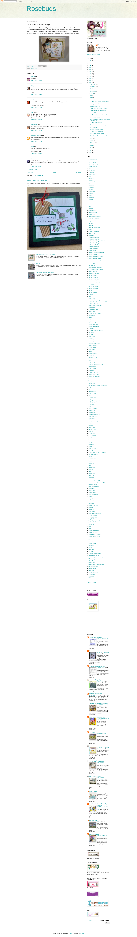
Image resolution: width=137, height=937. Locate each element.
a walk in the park (93, 161)
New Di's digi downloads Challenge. (45, 272)
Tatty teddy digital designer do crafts (98, 521)
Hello (98, 821)
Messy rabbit (92, 410)
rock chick (91, 469)
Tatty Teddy (91, 519)
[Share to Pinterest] (46, 66)
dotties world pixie (93, 309)
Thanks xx (91, 524)
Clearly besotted (93, 224)
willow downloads (93, 561)
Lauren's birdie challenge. (96, 131)
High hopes (91, 361)
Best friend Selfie (93, 182)
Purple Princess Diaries (95, 651)
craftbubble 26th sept (94, 237)
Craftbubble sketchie (94, 244)
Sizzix (90, 496)
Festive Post (92, 336)
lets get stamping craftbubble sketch (98, 385)
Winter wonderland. (93, 572)
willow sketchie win (93, 566)
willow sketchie (92, 562)
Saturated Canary (93, 479)
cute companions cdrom (95, 258)
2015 (90, 74)
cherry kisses (92, 214)
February (92, 143)
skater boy (91, 500)
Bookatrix (91, 193)
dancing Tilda (92, 265)
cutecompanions (93, 262)
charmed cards (92, 210)
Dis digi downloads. (94, 288)
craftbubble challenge (94, 239)
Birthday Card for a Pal (102, 835)
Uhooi (32, 146)
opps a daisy (92, 433)
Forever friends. (92, 347)
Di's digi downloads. (94, 279)
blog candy (91, 187)
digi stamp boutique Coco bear (96, 283)
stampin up (91, 509)
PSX (90, 465)
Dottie (90, 296)
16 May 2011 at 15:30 (36, 119)
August (92, 93)
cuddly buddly (92, 250)
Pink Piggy (92, 732)
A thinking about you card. (96, 129)
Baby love (91, 178)
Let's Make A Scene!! (102, 733)
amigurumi (91, 172)
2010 (90, 148)
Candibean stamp (93, 201)
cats (90, 206)
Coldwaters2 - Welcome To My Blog (98, 703)
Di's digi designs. (93, 275)
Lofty (90, 395)
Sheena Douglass (93, 494)
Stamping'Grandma (94, 834)
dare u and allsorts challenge (96, 269)
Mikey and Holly (93, 416)
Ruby (90, 471)
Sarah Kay (91, 477)
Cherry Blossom (93, 212)
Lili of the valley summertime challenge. (100, 115)
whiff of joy (91, 549)
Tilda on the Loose (93, 538)
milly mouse (92, 418)
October (92, 89)
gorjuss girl (91, 355)
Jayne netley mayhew (94, 374)
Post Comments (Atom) (39, 175)
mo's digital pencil (93, 422)
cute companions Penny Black (96, 260)
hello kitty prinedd (93, 357)
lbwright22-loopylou (36, 135)
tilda (90, 528)
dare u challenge (93, 271)
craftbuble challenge (94, 246)
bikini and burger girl (94, 184)
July (91, 95)
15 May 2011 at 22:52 (36, 95)
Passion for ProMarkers (95, 637)
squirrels (91, 507)
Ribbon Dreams (93, 791)
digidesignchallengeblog (95, 693)
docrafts (91, 294)
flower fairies (92, 340)
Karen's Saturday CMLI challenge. (98, 110)
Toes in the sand (93, 541)
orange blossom (93, 435)
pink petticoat (92, 441)
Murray (90, 423)
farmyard (91, 334)
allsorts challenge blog (95, 680)
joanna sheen (92, 380)
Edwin (90, 317)
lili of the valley (34, 68)
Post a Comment (33, 169)
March (92, 140)
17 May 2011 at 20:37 (36, 166)
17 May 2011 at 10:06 (36, 153)
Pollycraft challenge (94, 454)
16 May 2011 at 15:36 (36, 130)
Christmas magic (93, 220)
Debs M (33, 76)
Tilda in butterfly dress (94, 536)
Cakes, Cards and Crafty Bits (97, 717)
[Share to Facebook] (44, 66)
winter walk (91, 570)
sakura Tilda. (92, 473)
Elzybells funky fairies (94, 326)
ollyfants (91, 431)
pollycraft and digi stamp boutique (97, 452)
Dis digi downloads (93, 286)
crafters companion (93, 248)
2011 (90, 82)
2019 (90, 67)
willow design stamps (94, 555)
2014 (90, 76)
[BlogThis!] (40, 66)
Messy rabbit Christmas (94, 414)
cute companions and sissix (96, 256)
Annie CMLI (92, 174)
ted (89, 522)
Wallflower (91, 545)
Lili (89, 389)
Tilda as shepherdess (94, 530)
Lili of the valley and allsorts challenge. (100, 101)
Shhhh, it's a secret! (95, 106)
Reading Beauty (93, 467)
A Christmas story (93, 159)
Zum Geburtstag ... (101, 762)
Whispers (91, 551)
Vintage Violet (92, 543)
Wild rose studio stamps (95, 553)
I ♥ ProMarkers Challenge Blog (97, 666)
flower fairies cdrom (93, 342)
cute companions (93, 254)
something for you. (93, 505)
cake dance (91, 197)
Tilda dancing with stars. (95, 534)
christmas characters (94, 218)
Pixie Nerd (91, 446)
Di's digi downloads (93, 277)
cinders (90, 222)
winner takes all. (93, 568)
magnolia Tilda (92, 402)
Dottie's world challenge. (95, 303)
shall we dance (92, 492)
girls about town (93, 353)
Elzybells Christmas (94, 324)
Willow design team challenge (96, 557)
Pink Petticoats (92, 443)
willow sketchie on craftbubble (96, 564)
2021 (90, 63)
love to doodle (92, 397)
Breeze (90, 195)
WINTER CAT (100, 704)
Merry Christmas (93, 408)
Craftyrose (101, 45)
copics (90, 229)
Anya (90, 176)
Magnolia (91, 399)
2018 (90, 69)
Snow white (91, 502)
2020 (90, 65)
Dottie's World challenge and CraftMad (98, 302)
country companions (94, 231)
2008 (90, 152)
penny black (92, 437)
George (90, 351)
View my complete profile (93, 54)
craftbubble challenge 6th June (96, 243)
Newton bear (92, 427)
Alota (90, 168)
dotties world (92, 307)
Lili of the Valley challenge (96, 122)
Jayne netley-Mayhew (94, 376)
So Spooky (91, 503)
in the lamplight (92, 368)
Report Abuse (91, 582)
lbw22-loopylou (93, 820)
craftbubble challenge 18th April (97, 241)
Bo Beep (91, 189)
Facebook (91, 328)
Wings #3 (99, 792)
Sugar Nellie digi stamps (95, 513)
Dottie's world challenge (95, 300)
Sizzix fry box (92, 498)
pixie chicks (91, 444)
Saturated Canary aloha (95, 481)
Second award (92, 490)
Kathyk (33, 86)
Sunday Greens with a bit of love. (37, 180)
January (92, 145)
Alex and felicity (92, 163)
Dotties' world (92, 311)
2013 (90, 78)
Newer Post (30, 172)
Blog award (91, 185)
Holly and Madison (93, 363)
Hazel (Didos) (34, 124)
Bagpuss (91, 180)
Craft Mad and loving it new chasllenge (100, 136)
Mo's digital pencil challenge (97, 133)
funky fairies (92, 349)
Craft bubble (92, 233)
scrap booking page (94, 486)
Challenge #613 (100, 667)
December (93, 84)
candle (90, 203)
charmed (91, 208)
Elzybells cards (92, 323)
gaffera (71, 933)
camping (91, 199)
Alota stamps (92, 170)
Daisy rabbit (92, 264)
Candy (90, 205)
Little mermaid (92, 393)
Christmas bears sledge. (95, 216)
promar (90, 461)
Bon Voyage (92, 191)
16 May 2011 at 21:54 (36, 141)
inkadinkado (92, 370)
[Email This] (39, 66)
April (91, 138)
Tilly (90, 540)
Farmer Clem (92, 332)
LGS (90, 387)
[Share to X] (42, 66)
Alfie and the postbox (94, 165)
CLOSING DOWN (93, 695)
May (91, 100)
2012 (90, 80)
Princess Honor (92, 458)
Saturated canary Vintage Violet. (97, 482)
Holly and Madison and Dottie (96, 364)
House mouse (92, 366)
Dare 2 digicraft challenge (95, 267)
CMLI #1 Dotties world (94, 227)
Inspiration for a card (94, 372)
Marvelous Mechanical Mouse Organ (98, 804)
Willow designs (92, 559)
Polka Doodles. (92, 448)
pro (89, 460)
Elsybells (91, 319)
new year (91, 425)
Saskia (32, 100)
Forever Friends (93, 345)
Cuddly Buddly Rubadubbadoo (96, 252)
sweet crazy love (93, 517)
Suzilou (33, 158)
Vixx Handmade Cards (95, 776)
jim (89, 378)
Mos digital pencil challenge (97, 104)
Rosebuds (41, 8)
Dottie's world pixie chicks (95, 305)
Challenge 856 (100, 681)
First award (91, 338)
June (91, 97)
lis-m (32, 112)
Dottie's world (92, 298)
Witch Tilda (38, 263)
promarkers (91, 463)
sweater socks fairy (93, 515)
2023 (90, 61)
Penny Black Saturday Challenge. (98, 108)
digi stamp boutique (94, 281)
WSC (90, 578)
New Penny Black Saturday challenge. (45, 254)
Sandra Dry (91, 475)
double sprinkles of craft (95, 313)
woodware (91, 576)
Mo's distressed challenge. (96, 117)
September (93, 91)
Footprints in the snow (94, 343)
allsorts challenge (93, 166)
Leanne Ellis (92, 383)
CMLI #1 (91, 225)
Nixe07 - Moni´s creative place (97, 761)
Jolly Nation (92, 382)
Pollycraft (91, 450)
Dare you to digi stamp (94, 273)
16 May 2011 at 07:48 (36, 107)
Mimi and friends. (93, 420)
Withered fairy (92, 574)
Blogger (82, 933)
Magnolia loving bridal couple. (96, 401)
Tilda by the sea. (93, 532)
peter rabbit (91, 439)
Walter (90, 547)
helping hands (92, 359)
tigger (90, 526)
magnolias (91, 404)
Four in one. (93, 112)
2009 (90, 150)
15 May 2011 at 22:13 (36, 81)
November (93, 86)
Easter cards (92, 315)
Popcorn (91, 456)
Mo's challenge (94, 127)
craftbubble (91, 235)
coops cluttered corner (95, 746)
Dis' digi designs (93, 292)
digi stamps (91, 284)
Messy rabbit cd (92, 412)
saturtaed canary (93, 484)
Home (54, 172)
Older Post (78, 172)
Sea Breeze (92, 488)
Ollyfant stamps (92, 429)
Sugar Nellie (92, 511)
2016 (90, 71)
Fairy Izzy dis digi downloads (96, 330)
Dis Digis (91, 290)
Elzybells (91, 321)
